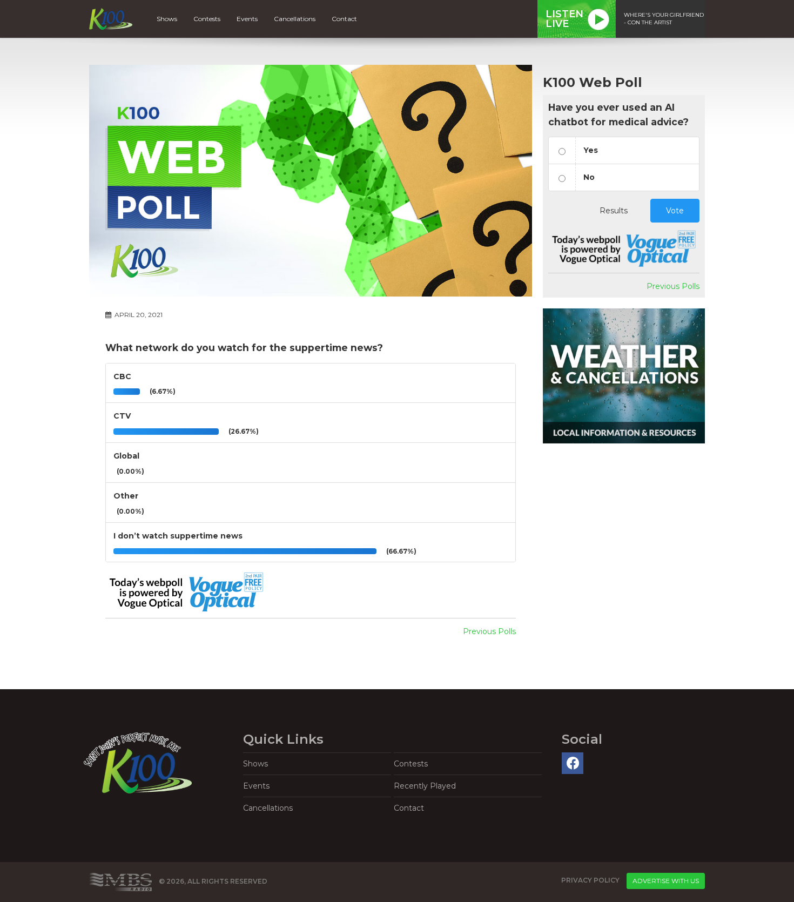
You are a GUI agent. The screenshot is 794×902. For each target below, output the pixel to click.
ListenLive (564, 19)
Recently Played (425, 786)
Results (614, 211)
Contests (206, 19)
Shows (167, 19)
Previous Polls (489, 631)
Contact (344, 19)
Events (247, 19)
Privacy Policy (590, 880)
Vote (675, 211)
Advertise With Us (665, 881)
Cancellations (294, 19)
